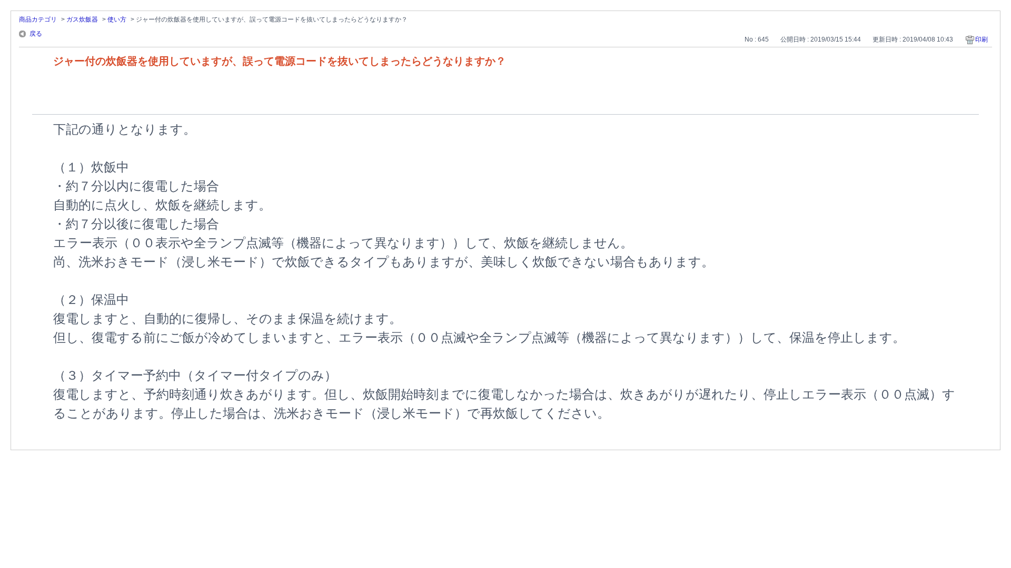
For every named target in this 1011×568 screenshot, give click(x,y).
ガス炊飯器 (82, 19)
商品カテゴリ (38, 19)
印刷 (981, 39)
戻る (35, 33)
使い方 (116, 19)
